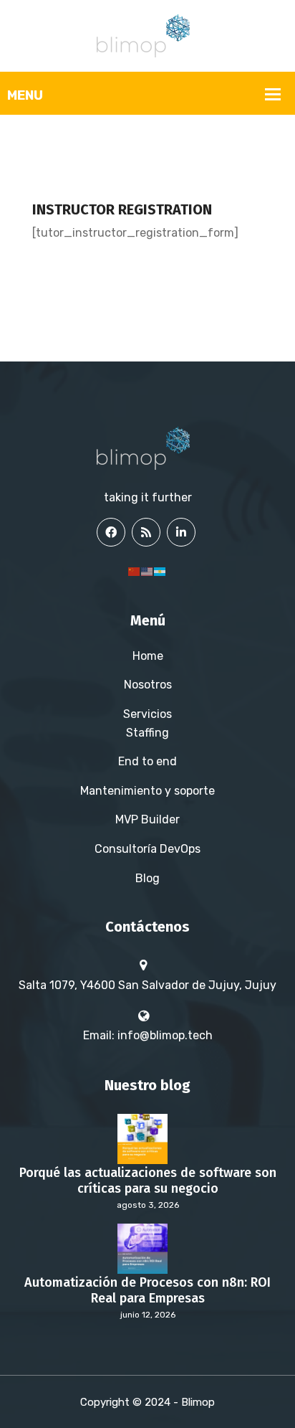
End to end (147, 761)
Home (147, 656)
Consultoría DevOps (147, 849)
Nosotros (148, 684)
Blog (147, 878)
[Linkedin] (181, 532)
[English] (147, 570)
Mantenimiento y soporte (147, 791)
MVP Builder (147, 819)
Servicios (147, 714)
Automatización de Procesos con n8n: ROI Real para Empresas (147, 1290)
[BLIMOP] (147, 35)
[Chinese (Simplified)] (134, 570)
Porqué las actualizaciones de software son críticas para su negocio (147, 1180)
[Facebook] (111, 532)
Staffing (147, 732)
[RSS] (146, 532)
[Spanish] (160, 570)
